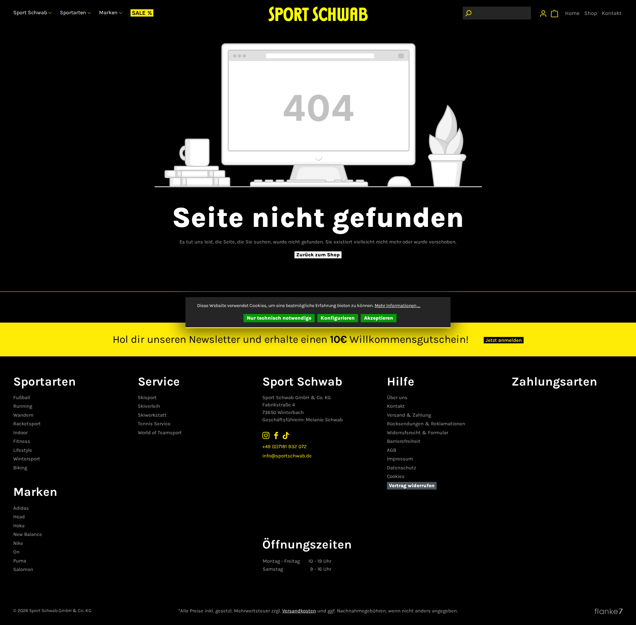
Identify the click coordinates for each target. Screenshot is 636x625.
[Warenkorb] (554, 12)
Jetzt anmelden (504, 340)
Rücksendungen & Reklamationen (426, 424)
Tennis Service (154, 424)
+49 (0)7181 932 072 (284, 446)
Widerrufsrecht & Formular (417, 433)
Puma (19, 561)
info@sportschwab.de (287, 456)
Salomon (23, 569)
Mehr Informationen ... (397, 305)
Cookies (395, 476)
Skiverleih (149, 406)
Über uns (397, 397)
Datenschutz (401, 468)
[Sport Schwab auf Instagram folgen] (266, 435)
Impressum (400, 459)
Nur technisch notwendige (279, 318)
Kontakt (396, 406)
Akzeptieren (378, 318)
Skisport (147, 397)
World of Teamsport (160, 433)
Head (19, 517)
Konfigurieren (338, 318)
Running (22, 406)
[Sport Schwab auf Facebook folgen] (276, 435)
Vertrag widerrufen (412, 486)
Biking (20, 468)
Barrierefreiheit (403, 441)
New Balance (27, 534)
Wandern (23, 415)
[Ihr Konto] (543, 12)
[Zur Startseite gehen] (318, 14)
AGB (391, 450)
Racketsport (27, 424)
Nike (18, 543)
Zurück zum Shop (318, 255)
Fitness (21, 441)
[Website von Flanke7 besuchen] (609, 611)
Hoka (19, 526)
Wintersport (26, 459)
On (16, 552)
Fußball (21, 397)
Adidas (21, 508)
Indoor (20, 433)
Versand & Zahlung (409, 415)
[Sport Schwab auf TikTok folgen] (286, 435)
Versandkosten (299, 611)
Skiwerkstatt (152, 415)
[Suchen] (468, 13)
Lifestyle (22, 450)
